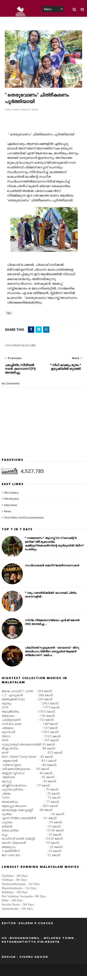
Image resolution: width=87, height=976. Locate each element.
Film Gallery (11, 492)
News (7, 511)
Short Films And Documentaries (24, 517)
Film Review (11, 499)
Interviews (10, 505)
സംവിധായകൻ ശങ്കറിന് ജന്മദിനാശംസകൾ (52, 565)
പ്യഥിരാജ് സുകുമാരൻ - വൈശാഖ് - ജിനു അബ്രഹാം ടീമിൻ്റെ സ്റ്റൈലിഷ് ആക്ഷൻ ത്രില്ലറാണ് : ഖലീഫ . (52, 651)
